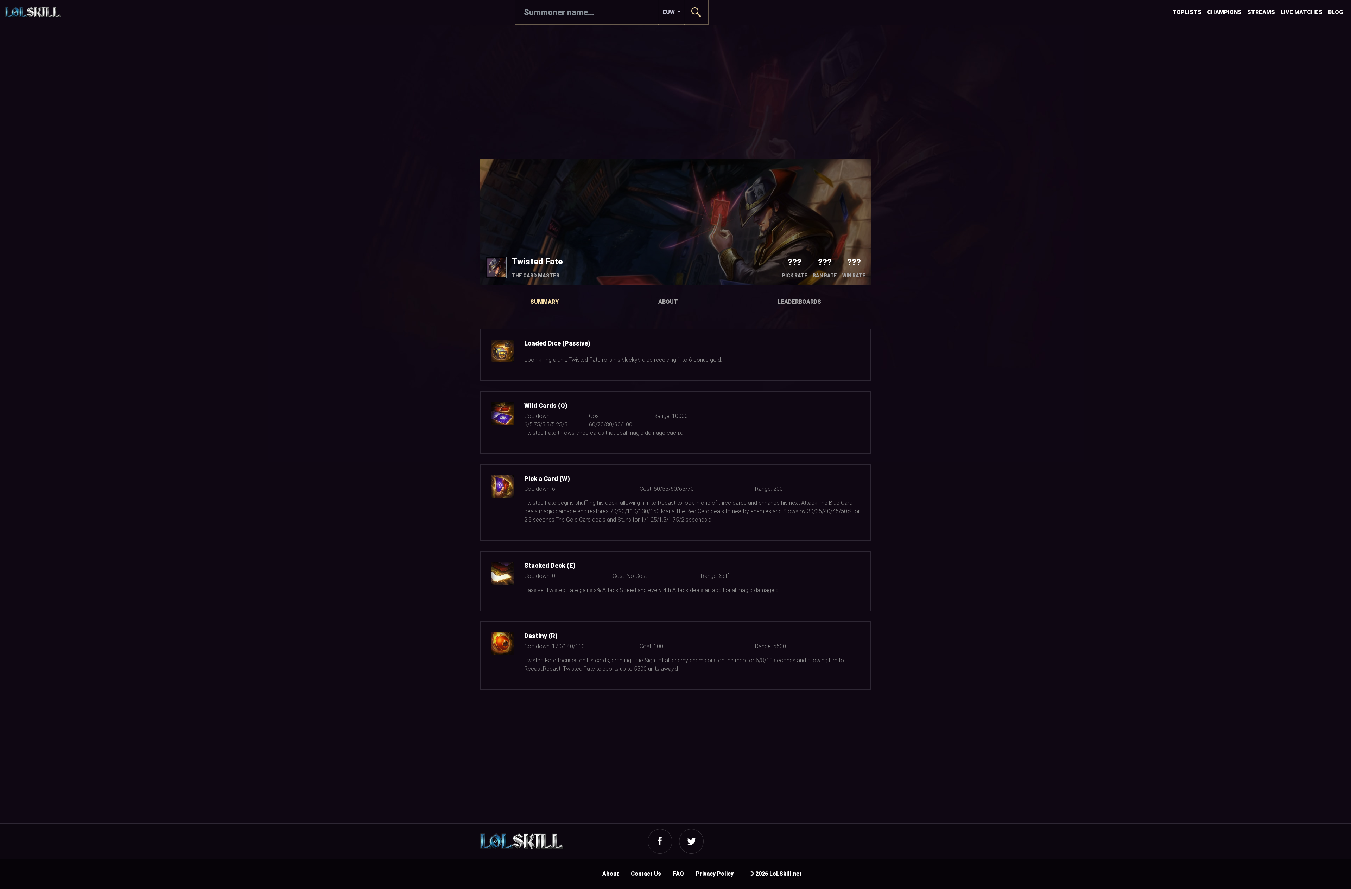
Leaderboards (799, 301)
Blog (1335, 12)
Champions (1224, 12)
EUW (669, 12)
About (668, 301)
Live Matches (1302, 12)
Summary (544, 301)
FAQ (678, 873)
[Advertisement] (675, 92)
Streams (1261, 12)
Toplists (1186, 12)
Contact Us (646, 873)
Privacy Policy (715, 873)
